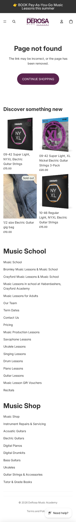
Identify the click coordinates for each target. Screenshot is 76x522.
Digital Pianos (12, 445)
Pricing (8, 324)
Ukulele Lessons (14, 346)
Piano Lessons (13, 368)
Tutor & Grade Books (17, 482)
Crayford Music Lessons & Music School (31, 276)
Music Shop (11, 416)
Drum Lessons (13, 361)
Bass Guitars (11, 460)
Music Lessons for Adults (20, 296)
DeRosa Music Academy (42, 502)
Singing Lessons (14, 354)
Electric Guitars (13, 438)
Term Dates (11, 310)
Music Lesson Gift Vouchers (22, 382)
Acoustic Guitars (14, 431)
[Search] (14, 21)
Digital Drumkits (14, 453)
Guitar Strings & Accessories (22, 474)
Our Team (10, 303)
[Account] (61, 21)
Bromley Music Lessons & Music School (30, 269)
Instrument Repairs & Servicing (24, 424)
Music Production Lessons (21, 332)
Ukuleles (9, 467)
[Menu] (5, 21)
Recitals (8, 390)
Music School (12, 262)
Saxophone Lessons (17, 339)
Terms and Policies (38, 511)
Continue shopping (38, 79)
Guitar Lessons (13, 375)
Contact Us (11, 317)
